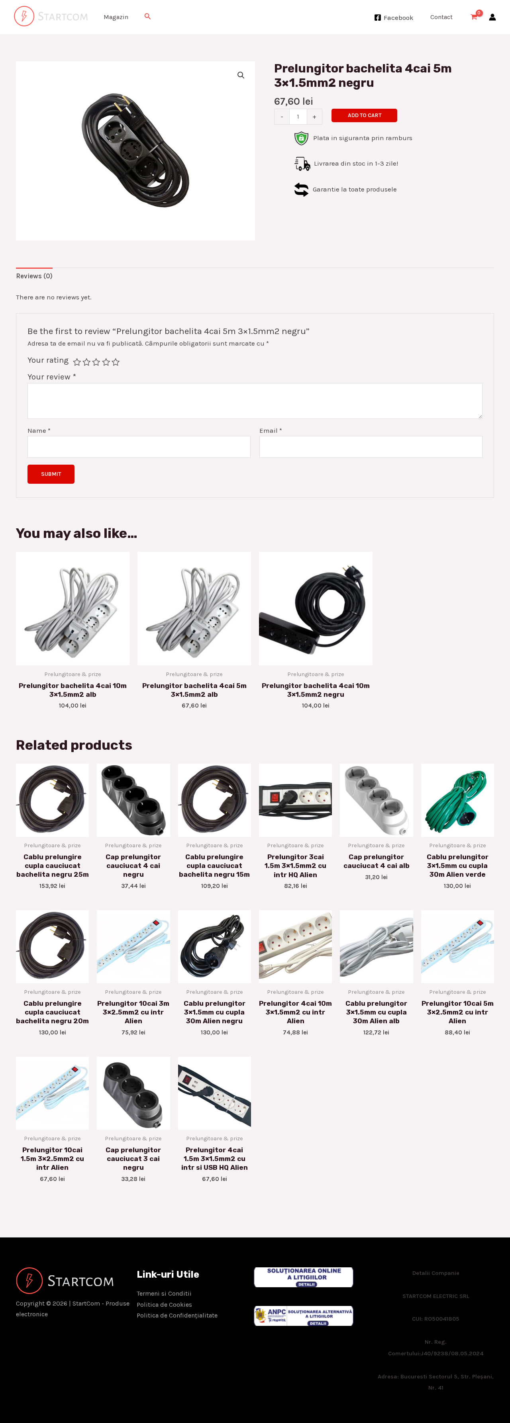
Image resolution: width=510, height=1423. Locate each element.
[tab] (34, 276)
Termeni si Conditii (164, 1293)
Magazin (116, 17)
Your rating (48, 360)
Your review (51, 376)
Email (270, 430)
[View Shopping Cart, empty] (474, 17)
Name (39, 430)
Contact (441, 17)
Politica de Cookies (164, 1304)
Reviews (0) (34, 276)
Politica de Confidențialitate (177, 1315)
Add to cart (364, 115)
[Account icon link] (492, 17)
